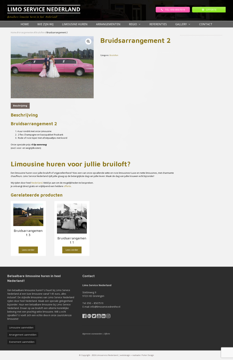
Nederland (36, 182)
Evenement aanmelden (21, 341)
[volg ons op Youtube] (99, 316)
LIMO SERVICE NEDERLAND (43, 9)
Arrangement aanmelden (23, 334)
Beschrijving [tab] (20, 105)
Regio (133, 24)
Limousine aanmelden (21, 327)
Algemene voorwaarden (92, 333)
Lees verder (28, 249)
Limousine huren (75, 24)
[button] (88, 41)
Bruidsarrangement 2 (34, 123)
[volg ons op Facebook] (84, 316)
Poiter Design (148, 355)
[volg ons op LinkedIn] (103, 316)
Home (25, 24)
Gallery (181, 24)
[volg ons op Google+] (89, 316)
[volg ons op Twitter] (94, 316)
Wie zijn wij (45, 24)
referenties (158, 24)
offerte (67, 186)
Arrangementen (108, 24)
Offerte (107, 333)
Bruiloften (40, 32)
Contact (205, 24)
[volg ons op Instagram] (108, 316)
